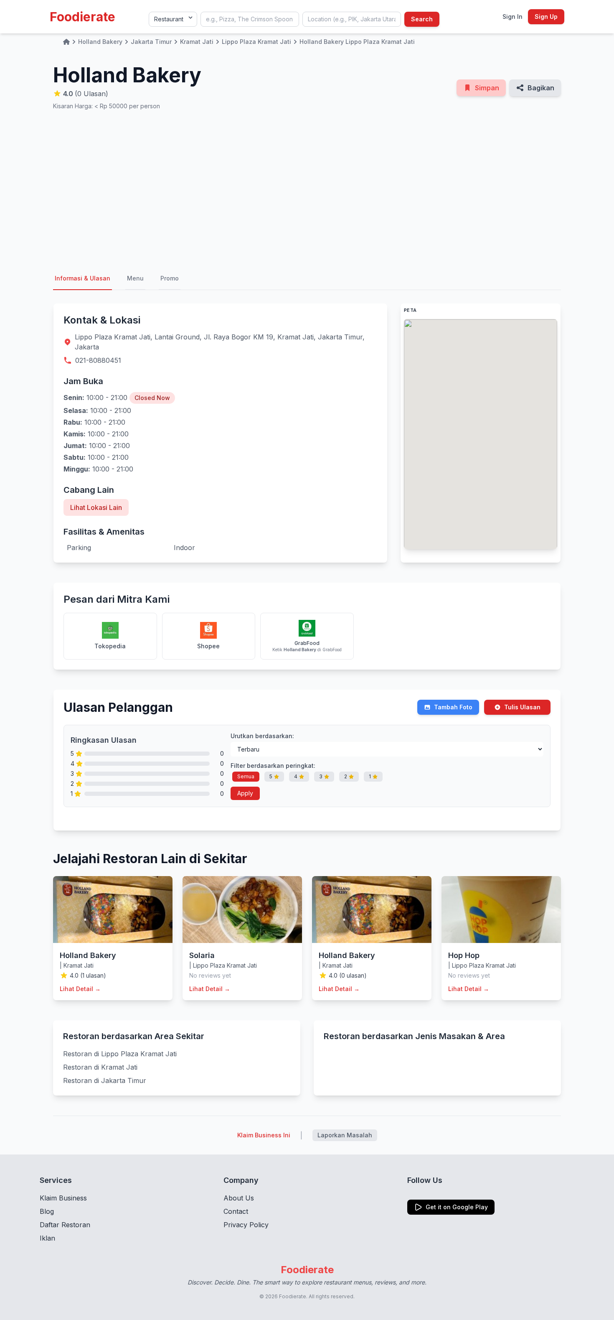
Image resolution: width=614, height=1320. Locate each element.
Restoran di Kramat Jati (100, 1067)
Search (422, 19)
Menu (135, 278)
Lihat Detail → (80, 988)
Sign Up (546, 16)
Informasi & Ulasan (82, 278)
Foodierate (82, 16)
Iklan (47, 1238)
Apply (245, 793)
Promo (169, 278)
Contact (235, 1211)
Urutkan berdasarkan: (262, 735)
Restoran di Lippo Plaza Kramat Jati (120, 1054)
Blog (47, 1211)
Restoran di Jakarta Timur (104, 1080)
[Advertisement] (307, 188)
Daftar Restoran (65, 1225)
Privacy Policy (246, 1225)
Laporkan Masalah (344, 1135)
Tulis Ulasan (522, 707)
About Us (238, 1198)
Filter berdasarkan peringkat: (273, 765)
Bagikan (541, 88)
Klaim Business (63, 1198)
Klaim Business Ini (263, 1135)
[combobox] (249, 19)
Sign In (512, 16)
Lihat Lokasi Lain (96, 507)
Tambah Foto (453, 707)
